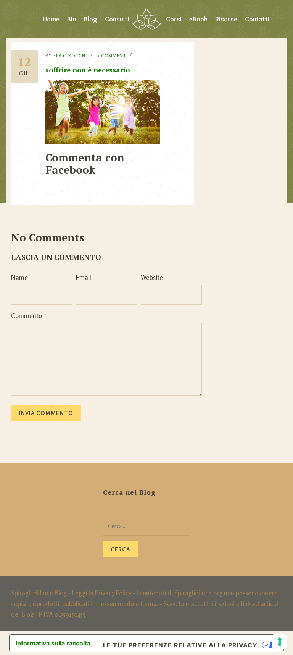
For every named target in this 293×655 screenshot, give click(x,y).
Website (152, 277)
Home (51, 19)
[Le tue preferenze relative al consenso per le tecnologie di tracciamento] (279, 641)
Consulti (117, 19)
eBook (198, 19)
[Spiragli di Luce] (146, 19)
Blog (90, 19)
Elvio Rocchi (70, 56)
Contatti (257, 19)
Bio (71, 19)
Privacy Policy (113, 593)
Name (19, 277)
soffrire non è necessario (87, 69)
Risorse (226, 19)
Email (83, 277)
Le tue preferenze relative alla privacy (180, 645)
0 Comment (111, 56)
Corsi (174, 19)
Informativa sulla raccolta (53, 643)
